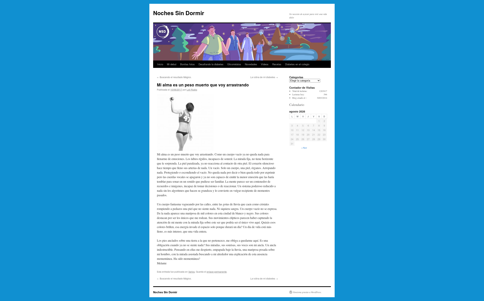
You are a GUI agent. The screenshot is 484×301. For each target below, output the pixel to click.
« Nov (304, 147)
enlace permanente (217, 271)
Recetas (276, 64)
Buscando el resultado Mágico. (174, 77)
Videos (264, 64)
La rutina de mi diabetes (264, 77)
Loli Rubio (192, 89)
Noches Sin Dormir (178, 13)
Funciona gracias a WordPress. (307, 292)
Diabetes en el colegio (297, 64)
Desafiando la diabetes (211, 64)
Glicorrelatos (234, 64)
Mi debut (171, 64)
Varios (191, 271)
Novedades (251, 64)
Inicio (160, 64)
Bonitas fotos (187, 64)
